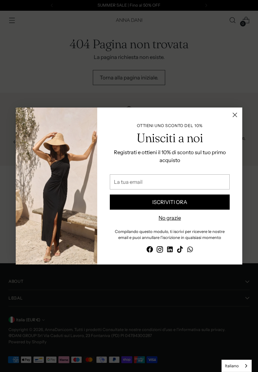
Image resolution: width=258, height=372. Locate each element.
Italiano (232, 365)
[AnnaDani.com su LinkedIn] (170, 250)
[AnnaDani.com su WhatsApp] (190, 250)
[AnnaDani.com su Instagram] (160, 250)
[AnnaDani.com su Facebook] (150, 250)
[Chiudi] (235, 115)
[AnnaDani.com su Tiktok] (180, 250)
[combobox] (237, 366)
